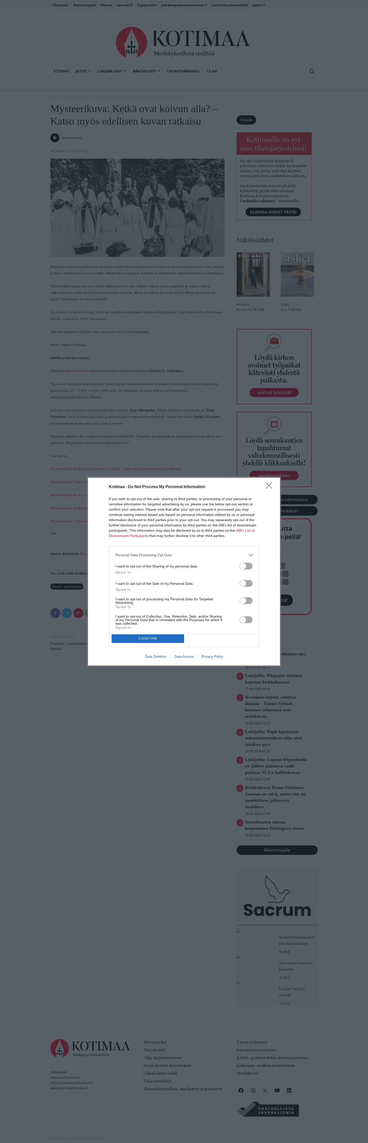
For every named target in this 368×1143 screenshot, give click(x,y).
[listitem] (184, 555)
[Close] (270, 487)
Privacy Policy (212, 656)
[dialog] (184, 571)
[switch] (246, 566)
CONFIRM (148, 638)
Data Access (184, 656)
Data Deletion (155, 656)
